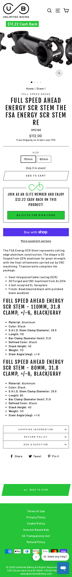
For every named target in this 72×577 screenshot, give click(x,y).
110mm (28, 159)
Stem (40, 88)
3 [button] (38, 83)
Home (30, 88)
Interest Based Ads (36, 529)
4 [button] (41, 83)
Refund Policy (36, 542)
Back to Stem (38, 489)
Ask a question (36, 444)
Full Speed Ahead (36, 94)
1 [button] (32, 82)
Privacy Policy (36, 517)
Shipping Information (36, 429)
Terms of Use (36, 511)
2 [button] (35, 83)
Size (36, 152)
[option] (36, 49)
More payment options (36, 241)
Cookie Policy (36, 523)
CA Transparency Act (36, 535)
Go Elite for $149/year (36, 215)
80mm (44, 159)
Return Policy (36, 437)
